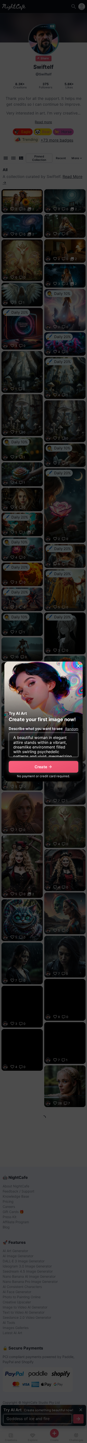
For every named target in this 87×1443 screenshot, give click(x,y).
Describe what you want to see (36, 728)
